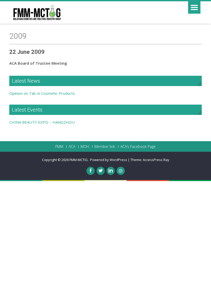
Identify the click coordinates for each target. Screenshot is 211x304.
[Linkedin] (111, 171)
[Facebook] (90, 171)
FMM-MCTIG (79, 159)
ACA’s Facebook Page (138, 146)
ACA (72, 146)
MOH (85, 146)
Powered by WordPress (108, 159)
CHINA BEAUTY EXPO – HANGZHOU (42, 122)
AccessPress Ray (156, 159)
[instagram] (121, 171)
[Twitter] (100, 171)
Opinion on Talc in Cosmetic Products (42, 93)
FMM (59, 146)
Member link (104, 146)
